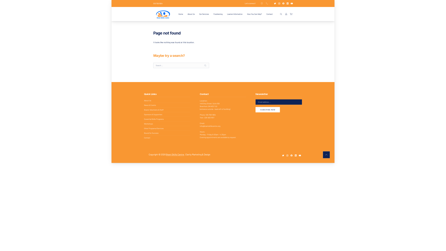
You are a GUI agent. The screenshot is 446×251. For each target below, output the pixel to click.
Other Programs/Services (154, 128)
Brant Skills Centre (175, 154)
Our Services (204, 14)
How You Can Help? (254, 14)
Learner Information (235, 14)
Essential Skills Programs (154, 119)
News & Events (150, 105)
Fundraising (218, 14)
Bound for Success (151, 133)
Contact (269, 14)
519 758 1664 (158, 3)
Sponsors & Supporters (153, 114)
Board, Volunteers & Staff (154, 110)
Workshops (148, 124)
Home (180, 14)
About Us (191, 14)
